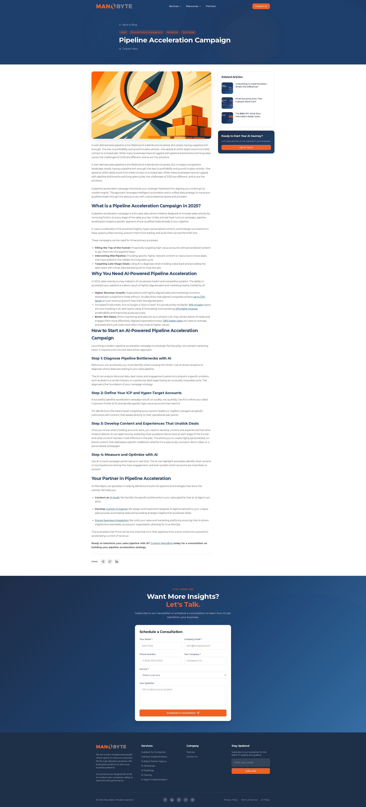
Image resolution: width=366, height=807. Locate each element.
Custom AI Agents (116, 509)
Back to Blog (129, 24)
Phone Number (148, 654)
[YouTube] (192, 799)
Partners (211, 6)
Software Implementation (154, 756)
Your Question (147, 683)
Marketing (172, 32)
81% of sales (196, 304)
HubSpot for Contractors (153, 752)
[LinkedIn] (172, 799)
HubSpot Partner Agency (154, 761)
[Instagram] (178, 799)
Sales (123, 32)
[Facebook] (165, 799)
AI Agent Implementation (154, 779)
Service (144, 669)
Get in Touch (246, 147)
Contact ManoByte (162, 543)
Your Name (146, 639)
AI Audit (114, 497)
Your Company (192, 654)
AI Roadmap (147, 770)
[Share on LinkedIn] (117, 561)
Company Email (193, 639)
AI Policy (265, 800)
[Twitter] (185, 799)
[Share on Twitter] (110, 561)
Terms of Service (249, 800)
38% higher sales (173, 320)
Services (174, 6)
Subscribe (250, 771)
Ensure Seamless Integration (111, 520)
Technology (188, 32)
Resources (192, 6)
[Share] (103, 561)
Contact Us (261, 6)
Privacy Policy (231, 800)
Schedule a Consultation (181, 713)
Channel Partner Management (146, 32)
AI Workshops (148, 766)
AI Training (146, 775)
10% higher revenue (186, 308)
